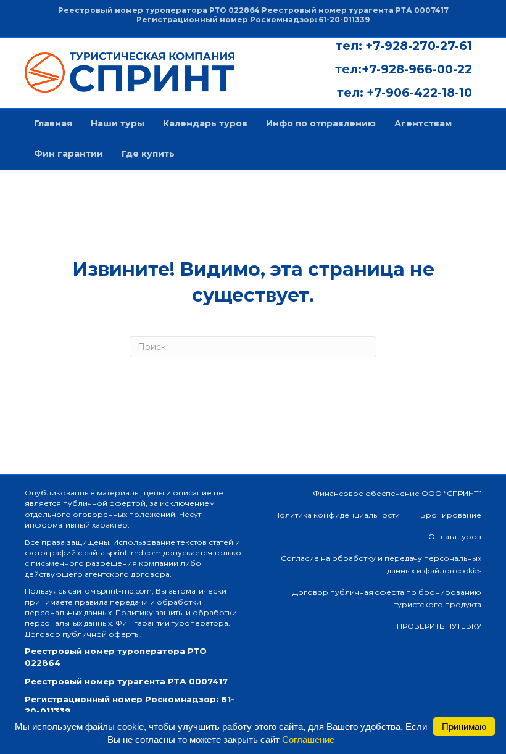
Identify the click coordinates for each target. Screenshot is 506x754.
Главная (53, 123)
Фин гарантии (68, 153)
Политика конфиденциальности (337, 515)
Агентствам (423, 123)
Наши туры (117, 123)
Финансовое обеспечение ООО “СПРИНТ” (397, 493)
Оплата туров (454, 536)
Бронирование (450, 515)
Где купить (148, 153)
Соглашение (308, 739)
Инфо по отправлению (321, 123)
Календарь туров (205, 123)
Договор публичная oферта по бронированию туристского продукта (386, 598)
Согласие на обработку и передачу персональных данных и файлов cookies (381, 564)
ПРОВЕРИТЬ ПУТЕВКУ (439, 626)
